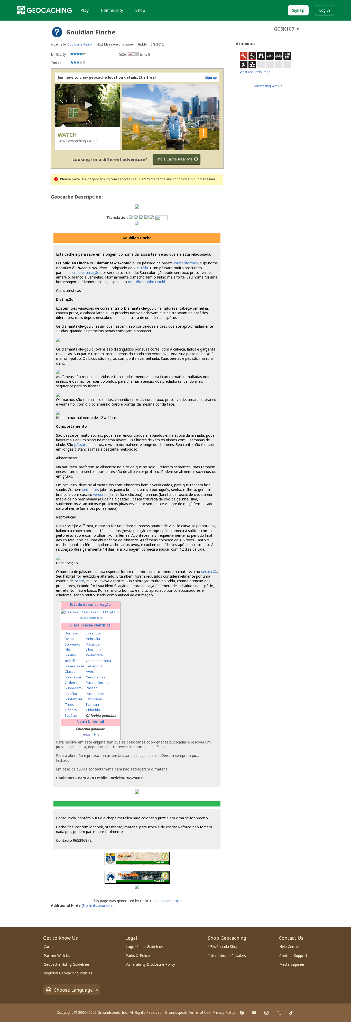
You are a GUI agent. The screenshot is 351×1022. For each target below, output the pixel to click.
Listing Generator (167, 900)
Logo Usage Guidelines (145, 946)
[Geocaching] (44, 10)
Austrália (140, 267)
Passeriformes (186, 263)
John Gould (156, 281)
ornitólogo (137, 281)
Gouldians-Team (79, 44)
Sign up (298, 10)
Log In (324, 10)
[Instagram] (266, 1013)
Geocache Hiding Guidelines (67, 964)
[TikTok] (291, 1013)
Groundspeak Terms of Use (187, 1012)
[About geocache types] (57, 32)
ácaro (79, 580)
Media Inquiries (292, 964)
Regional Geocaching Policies (68, 973)
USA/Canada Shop (223, 946)
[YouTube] (254, 1013)
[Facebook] (242, 1013)
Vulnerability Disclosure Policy (150, 964)
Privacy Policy (224, 1012)
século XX (209, 571)
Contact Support (293, 955)
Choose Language (73, 990)
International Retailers (227, 955)
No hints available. (98, 905)
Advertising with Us (268, 86)
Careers (50, 946)
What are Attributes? (255, 72)
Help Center (289, 946)
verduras (100, 494)
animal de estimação (81, 272)
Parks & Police (138, 955)
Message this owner (119, 44)
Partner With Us (57, 955)
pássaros (81, 444)
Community (112, 10)
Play (84, 10)
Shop (140, 10)
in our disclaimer (202, 179)
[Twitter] (279, 1013)
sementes (90, 489)
